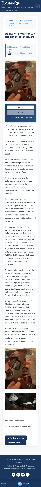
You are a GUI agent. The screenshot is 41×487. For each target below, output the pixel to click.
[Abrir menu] (37, 6)
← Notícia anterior (16, 438)
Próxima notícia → (16, 442)
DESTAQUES (19, 21)
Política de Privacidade (15, 466)
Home (11, 21)
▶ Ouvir (20, 107)
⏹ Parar (20, 112)
